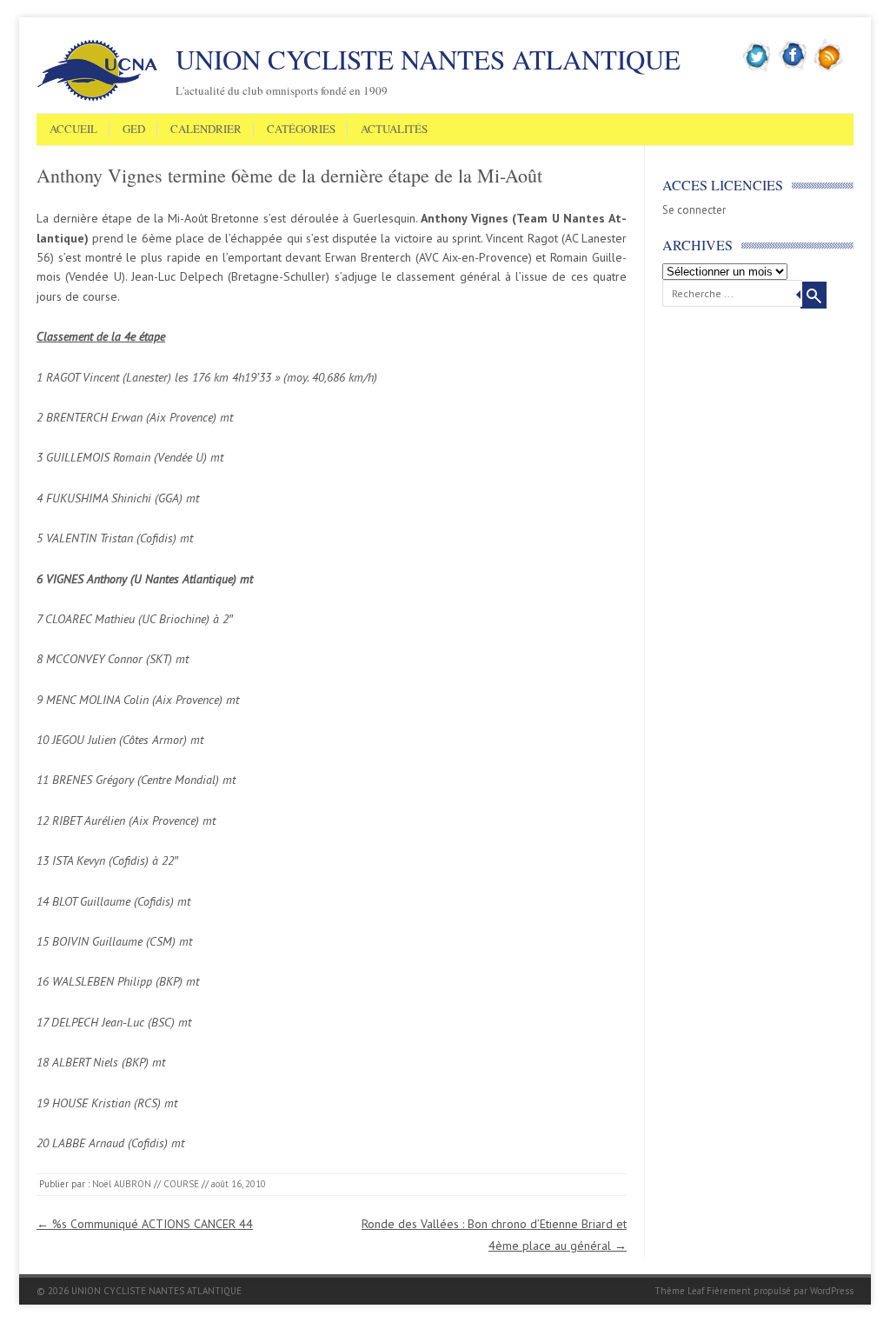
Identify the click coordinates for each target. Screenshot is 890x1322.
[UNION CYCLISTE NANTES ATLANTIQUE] (97, 98)
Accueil (73, 129)
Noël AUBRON (121, 1184)
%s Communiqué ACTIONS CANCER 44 (145, 1224)
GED (134, 129)
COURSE (181, 1184)
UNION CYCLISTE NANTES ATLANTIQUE (428, 59)
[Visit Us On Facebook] (793, 68)
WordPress (831, 1291)
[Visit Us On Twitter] (757, 68)
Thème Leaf (679, 1291)
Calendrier (206, 129)
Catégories (301, 129)
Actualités (394, 129)
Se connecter (694, 210)
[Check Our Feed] (829, 68)
